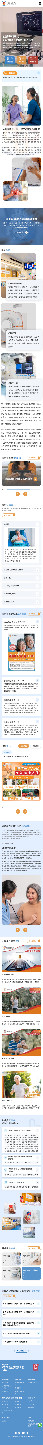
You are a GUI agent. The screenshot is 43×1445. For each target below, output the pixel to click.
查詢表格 (31, 1407)
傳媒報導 (18, 1404)
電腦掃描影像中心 (20, 1392)
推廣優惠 (5, 1391)
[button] (38, 72)
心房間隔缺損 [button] (9, 601)
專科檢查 (5, 1383)
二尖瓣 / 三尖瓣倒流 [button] (11, 585)
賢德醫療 (18, 1388)
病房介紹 (5, 1407)
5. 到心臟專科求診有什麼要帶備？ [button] (16, 1341)
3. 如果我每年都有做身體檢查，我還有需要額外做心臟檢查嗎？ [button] (18, 1323)
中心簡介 (31, 1401)
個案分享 (18, 1407)
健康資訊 (18, 1401)
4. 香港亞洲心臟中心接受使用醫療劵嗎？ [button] (18, 1333)
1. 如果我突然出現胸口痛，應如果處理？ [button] (18, 1303)
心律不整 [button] (7, 577)
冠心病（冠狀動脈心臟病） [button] (14, 569)
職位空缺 (31, 1421)
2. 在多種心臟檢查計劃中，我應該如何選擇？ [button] (18, 1313)
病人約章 (5, 1404)
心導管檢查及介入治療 (7, 1387)
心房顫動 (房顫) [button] (10, 593)
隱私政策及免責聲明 (33, 1425)
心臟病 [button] (6, 524)
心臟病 (4, 1421)
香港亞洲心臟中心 (20, 1384)
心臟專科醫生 (32, 1383)
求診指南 (5, 1401)
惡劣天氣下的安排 (7, 1412)
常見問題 (31, 1404)
